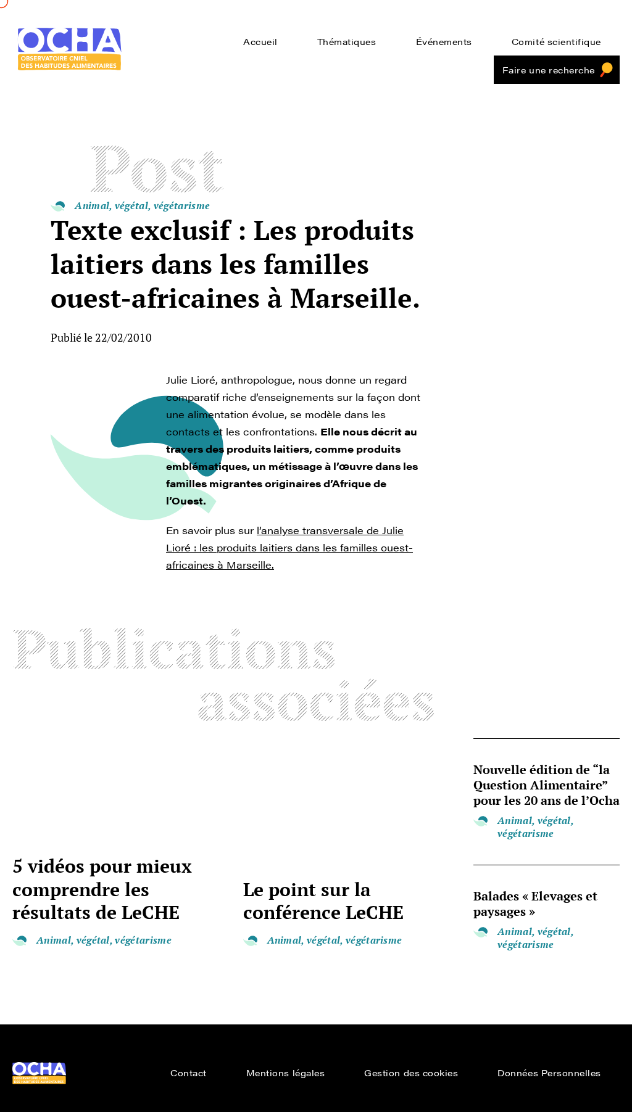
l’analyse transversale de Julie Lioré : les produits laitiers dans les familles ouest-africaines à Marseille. (289, 547)
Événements (444, 41)
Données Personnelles (549, 1072)
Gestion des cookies (411, 1072)
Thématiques (346, 41)
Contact (188, 1072)
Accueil (260, 41)
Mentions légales (285, 1072)
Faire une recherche (548, 70)
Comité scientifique (556, 41)
